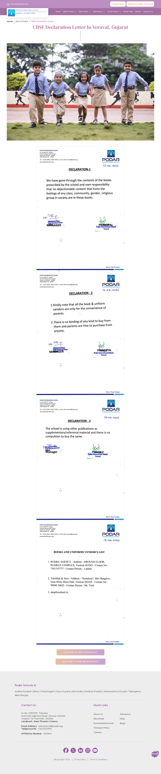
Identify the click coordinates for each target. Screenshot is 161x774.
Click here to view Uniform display (80, 661)
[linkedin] (80, 750)
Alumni (138, 11)
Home (58, 11)
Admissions (97, 11)
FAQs (122, 718)
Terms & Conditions (98, 759)
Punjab (123, 691)
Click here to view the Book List (80, 652)
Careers (98, 732)
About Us (98, 714)
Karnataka (77, 691)
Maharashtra (111, 691)
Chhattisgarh (47, 691)
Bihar (36, 691)
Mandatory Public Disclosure (140, 4)
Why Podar (83, 11)
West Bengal (21, 695)
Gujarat (66, 691)
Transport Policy (101, 727)
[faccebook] (66, 750)
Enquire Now (118, 4)
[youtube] (95, 750)
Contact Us (148, 11)
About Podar (68, 11)
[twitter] (73, 750)
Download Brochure (20, 4)
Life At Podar (112, 11)
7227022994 (45, 728)
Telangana (134, 691)
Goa (58, 691)
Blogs (122, 723)
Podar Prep (128, 11)
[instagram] (87, 750)
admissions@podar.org (50, 726)
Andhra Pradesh (23, 691)
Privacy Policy (80, 759)
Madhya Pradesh (94, 691)
